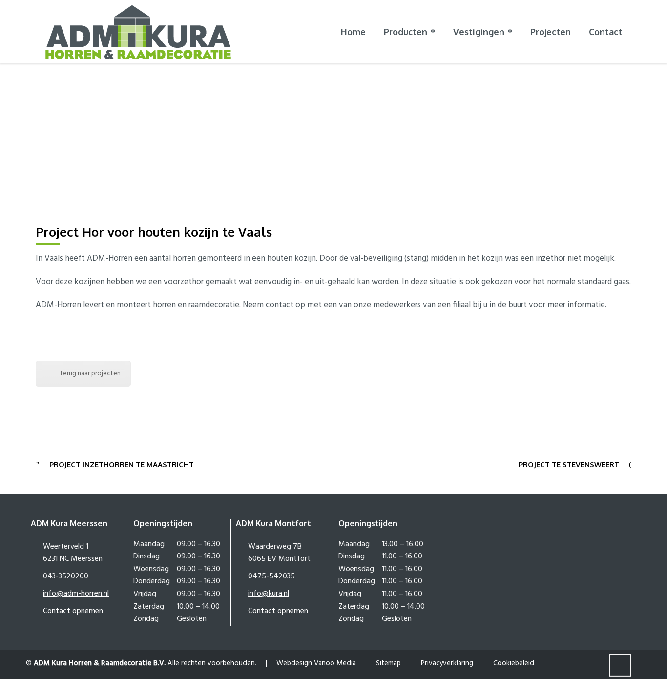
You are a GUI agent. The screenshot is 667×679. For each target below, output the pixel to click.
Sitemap (388, 663)
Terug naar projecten (90, 373)
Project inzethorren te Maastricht (121, 464)
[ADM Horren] (138, 31)
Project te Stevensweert (569, 464)
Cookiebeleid (513, 663)
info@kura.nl (268, 593)
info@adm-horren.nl (76, 593)
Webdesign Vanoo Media (316, 663)
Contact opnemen (73, 611)
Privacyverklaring (447, 663)
